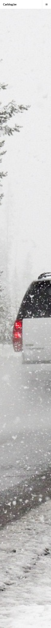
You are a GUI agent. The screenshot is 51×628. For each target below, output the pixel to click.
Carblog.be (10, 4)
